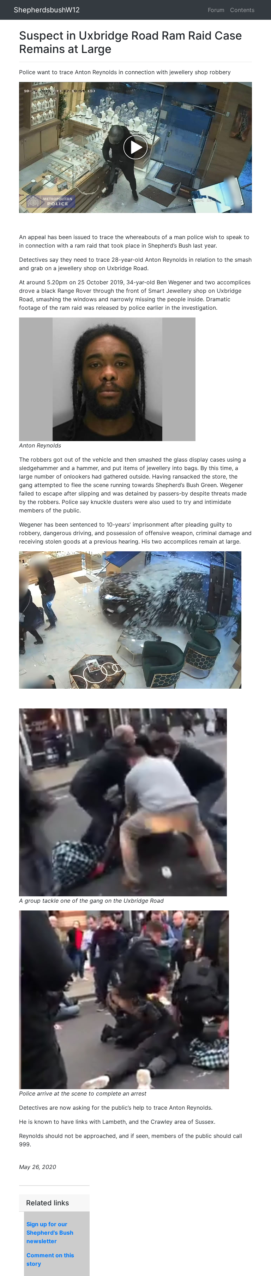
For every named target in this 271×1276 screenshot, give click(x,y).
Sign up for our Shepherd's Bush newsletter (49, 1233)
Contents (242, 9)
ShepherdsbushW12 (47, 10)
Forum (216, 9)
